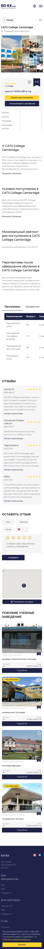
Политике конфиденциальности (16, 939)
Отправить (13, 557)
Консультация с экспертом (22, 103)
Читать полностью (13, 413)
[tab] (12, 307)
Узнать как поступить (22, 97)
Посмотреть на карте (23, 602)
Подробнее (22, 670)
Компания (5, 927)
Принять (22, 945)
